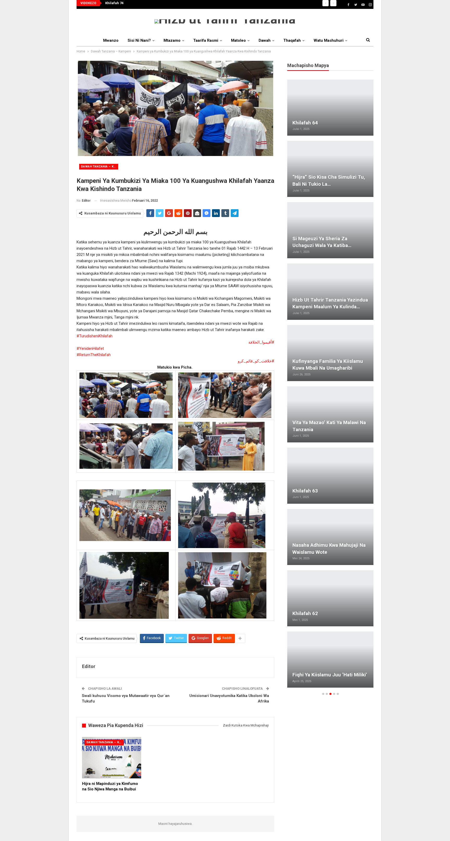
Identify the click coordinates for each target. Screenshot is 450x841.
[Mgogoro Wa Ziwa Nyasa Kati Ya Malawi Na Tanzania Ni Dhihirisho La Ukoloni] (330, 660)
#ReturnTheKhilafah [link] (94, 354)
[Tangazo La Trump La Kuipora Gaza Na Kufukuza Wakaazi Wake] (330, 476)
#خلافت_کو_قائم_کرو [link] (256, 361)
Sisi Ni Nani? (139, 40)
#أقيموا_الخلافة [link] (261, 342)
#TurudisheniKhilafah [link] (95, 336)
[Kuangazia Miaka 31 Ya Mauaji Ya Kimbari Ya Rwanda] (330, 108)
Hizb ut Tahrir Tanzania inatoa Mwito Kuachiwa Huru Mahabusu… (326, 238)
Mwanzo (110, 40)
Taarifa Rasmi (205, 40)
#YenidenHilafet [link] (90, 348)
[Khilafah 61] (330, 169)
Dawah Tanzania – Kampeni (99, 166)
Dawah (265, 40)
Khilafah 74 (114, 3)
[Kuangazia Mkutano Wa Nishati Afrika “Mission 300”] (330, 353)
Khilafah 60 (305, 307)
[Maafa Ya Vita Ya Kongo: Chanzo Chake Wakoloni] (330, 537)
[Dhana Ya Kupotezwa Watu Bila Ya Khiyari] (330, 598)
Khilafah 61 (305, 184)
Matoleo (238, 40)
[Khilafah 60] (330, 291)
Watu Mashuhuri (328, 40)
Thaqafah (292, 40)
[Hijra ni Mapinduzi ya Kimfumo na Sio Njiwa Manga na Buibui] (111, 757)
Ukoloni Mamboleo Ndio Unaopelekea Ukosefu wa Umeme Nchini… (321, 422)
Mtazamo (172, 40)
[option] (330, 386)
